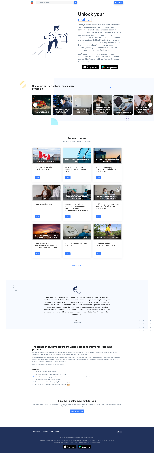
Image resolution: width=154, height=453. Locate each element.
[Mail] (121, 432)
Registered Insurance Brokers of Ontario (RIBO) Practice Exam (106, 169)
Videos (57, 431)
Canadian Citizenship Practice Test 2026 (43, 168)
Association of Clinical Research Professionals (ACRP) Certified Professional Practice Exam (76, 207)
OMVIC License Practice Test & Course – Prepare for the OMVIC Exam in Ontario (46, 245)
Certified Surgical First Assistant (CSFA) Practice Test (75, 169)
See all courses (115, 88)
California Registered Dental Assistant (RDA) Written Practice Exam (107, 206)
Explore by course (77, 411)
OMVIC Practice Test (43, 204)
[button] (150, 105)
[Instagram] (118, 432)
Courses (119, 2)
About (51, 431)
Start (37, 177)
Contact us (45, 431)
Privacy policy (36, 431)
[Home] (32, 2)
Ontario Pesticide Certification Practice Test (106, 244)
